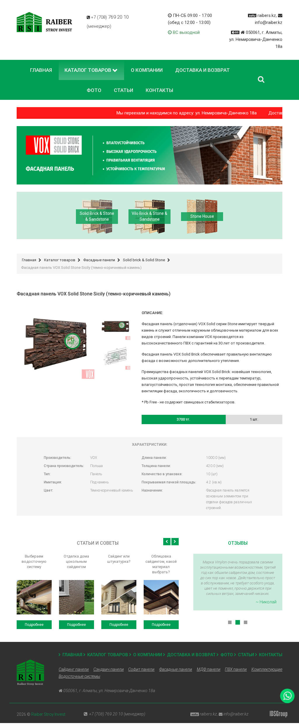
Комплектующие (266, 669)
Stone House (202, 216)
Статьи (246, 654)
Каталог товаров (107, 654)
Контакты (270, 654)
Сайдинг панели (74, 669)
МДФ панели (208, 669)
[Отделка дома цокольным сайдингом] (76, 597)
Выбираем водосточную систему (34, 561)
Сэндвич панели (108, 669)
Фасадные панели (175, 669)
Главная (72, 654)
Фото (226, 654)
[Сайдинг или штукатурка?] (118, 597)
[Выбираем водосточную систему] (34, 597)
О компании (147, 654)
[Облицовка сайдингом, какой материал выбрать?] (161, 597)
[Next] (175, 541)
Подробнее (34, 625)
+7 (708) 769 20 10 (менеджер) (117, 714)
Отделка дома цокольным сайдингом (76, 561)
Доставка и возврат (191, 654)
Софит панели (141, 669)
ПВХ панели (236, 669)
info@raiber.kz (268, 22)
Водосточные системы (79, 676)
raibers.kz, (267, 15)
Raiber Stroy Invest (48, 714)
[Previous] (167, 541)
